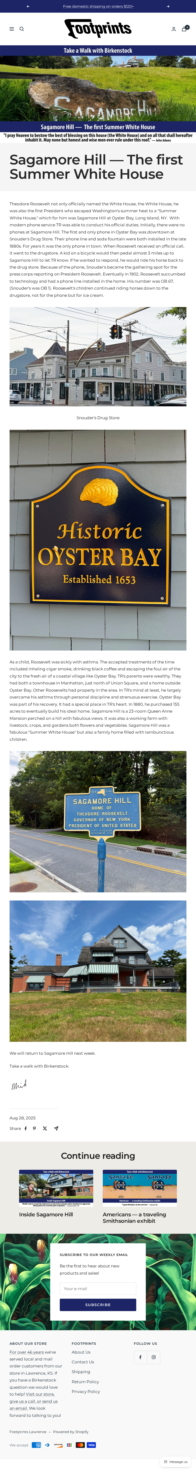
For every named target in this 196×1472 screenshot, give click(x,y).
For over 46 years (27, 1352)
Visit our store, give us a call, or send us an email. (34, 1401)
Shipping (81, 1371)
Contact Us (83, 1362)
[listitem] (26, 1129)
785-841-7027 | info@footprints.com (98, 6)
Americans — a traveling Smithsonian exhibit (134, 1217)
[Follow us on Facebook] (140, 1357)
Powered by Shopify (70, 1432)
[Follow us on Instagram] (153, 1357)
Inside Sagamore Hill (46, 1214)
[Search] (22, 29)
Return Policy (85, 1381)
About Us (81, 1352)
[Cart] (184, 29)
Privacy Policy (86, 1391)
